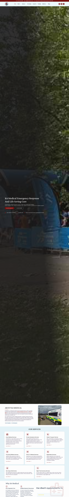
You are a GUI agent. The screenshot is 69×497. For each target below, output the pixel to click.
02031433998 (19, 208)
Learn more (8, 461)
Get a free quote (9, 208)
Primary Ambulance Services (22, 411)
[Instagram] (64, 4)
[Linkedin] (61, 4)
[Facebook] (59, 4)
